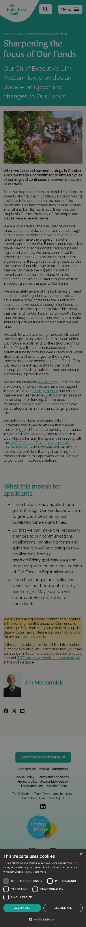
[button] (43, 919)
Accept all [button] (22, 907)
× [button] (81, 854)
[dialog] (43, 888)
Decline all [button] (63, 907)
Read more (39, 871)
